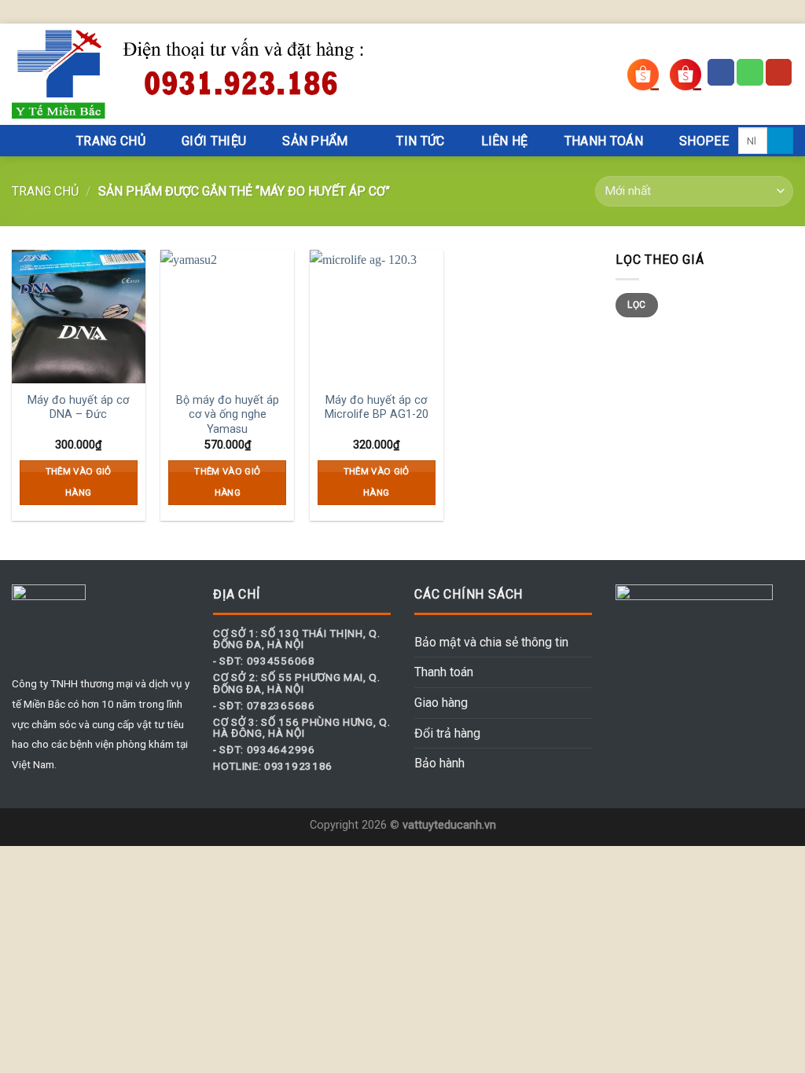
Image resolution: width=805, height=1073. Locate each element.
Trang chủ (45, 191)
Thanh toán (443, 672)
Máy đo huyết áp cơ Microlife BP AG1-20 (376, 408)
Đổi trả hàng (447, 733)
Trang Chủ (110, 141)
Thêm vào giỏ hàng (79, 482)
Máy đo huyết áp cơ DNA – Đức (78, 408)
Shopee (704, 141)
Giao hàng (441, 702)
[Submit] (780, 140)
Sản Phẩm (315, 141)
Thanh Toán (603, 141)
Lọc (636, 304)
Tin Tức (420, 141)
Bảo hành (439, 763)
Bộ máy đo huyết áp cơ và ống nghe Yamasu (227, 415)
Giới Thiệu (214, 141)
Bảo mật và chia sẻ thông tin (491, 642)
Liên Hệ (504, 141)
